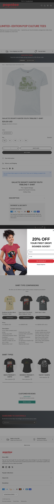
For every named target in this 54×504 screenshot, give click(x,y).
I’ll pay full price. (41, 264)
